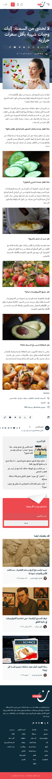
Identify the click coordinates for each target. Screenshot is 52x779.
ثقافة (34, 764)
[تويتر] (17, 428)
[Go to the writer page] (47, 428)
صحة (34, 759)
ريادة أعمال (32, 742)
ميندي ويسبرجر (37, 675)
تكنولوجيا (45, 759)
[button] (47, 5)
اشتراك (26, 523)
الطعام (31, 398)
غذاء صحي (13, 398)
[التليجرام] (2, 428)
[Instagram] (39, 722)
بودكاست (22, 747)
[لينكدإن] (8, 428)
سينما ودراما (32, 751)
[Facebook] (47, 722)
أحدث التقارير (21, 730)
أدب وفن (33, 738)
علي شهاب (38, 627)
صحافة (34, 734)
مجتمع (46, 734)
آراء (47, 742)
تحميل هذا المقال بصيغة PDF (34, 407)
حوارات (23, 742)
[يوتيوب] (14, 428)
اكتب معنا (11, 738)
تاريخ (46, 747)
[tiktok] (33, 723)
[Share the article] (38, 47)
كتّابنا (13, 734)
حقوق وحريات (43, 738)
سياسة (46, 730)
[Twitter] (45, 722)
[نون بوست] (41, 4)
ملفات (23, 734)
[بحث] (21, 4)
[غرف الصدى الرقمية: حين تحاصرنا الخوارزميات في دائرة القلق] (26, 601)
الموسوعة (22, 755)
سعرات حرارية (23, 398)
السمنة (42, 398)
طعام (34, 755)
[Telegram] (36, 722)
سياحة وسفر (32, 747)
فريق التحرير (39, 54)
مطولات (23, 738)
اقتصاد (34, 730)
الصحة (37, 398)
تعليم (46, 755)
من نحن (12, 730)
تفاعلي (23, 751)
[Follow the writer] (30, 427)
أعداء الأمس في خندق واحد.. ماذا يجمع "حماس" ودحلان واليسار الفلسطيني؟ (21, 450)
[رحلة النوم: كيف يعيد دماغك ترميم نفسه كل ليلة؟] (26, 650)
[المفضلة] (13, 5)
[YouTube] (42, 722)
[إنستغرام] (11, 428)
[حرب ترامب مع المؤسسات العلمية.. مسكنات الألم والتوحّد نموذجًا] (26, 553)
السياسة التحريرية (9, 742)
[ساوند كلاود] (5, 428)
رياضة (46, 751)
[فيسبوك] (19, 428)
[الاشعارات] (18, 4)
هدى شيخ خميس (36, 578)
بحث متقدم (10, 747)
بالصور (23, 759)
